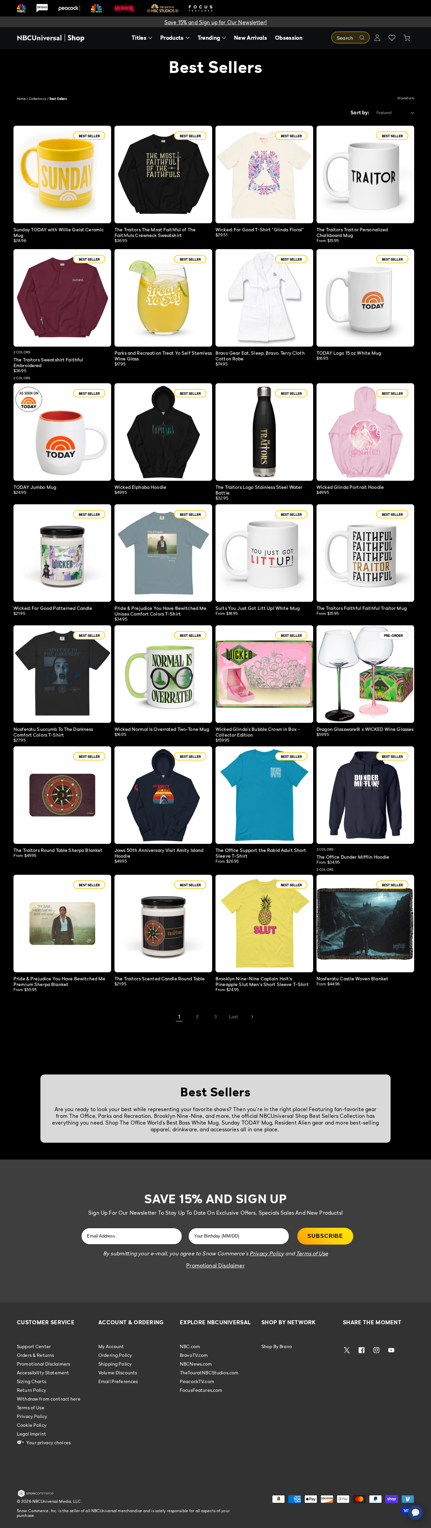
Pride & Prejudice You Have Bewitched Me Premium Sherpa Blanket (59, 981)
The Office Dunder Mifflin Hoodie (353, 857)
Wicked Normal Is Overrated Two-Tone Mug (161, 729)
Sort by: (360, 112)
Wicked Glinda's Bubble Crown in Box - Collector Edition (258, 732)
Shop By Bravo (276, 1346)
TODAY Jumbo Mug (34, 487)
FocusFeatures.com (201, 1390)
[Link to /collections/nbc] (21, 8)
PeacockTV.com (197, 1381)
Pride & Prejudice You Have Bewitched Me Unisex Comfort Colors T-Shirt (160, 611)
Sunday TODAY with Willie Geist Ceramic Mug (58, 232)
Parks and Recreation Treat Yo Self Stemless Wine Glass (163, 355)
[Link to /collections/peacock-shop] (69, 8)
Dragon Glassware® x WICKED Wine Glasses (365, 729)
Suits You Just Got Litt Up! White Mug (258, 608)
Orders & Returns (35, 1355)
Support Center (34, 1346)
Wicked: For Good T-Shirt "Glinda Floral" (260, 229)
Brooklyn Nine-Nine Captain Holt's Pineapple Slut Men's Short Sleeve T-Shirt (262, 981)
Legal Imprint (31, 1434)
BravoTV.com (194, 1355)
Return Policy (31, 1390)
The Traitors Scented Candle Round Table (159, 978)
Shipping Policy (115, 1364)
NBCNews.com (196, 1364)
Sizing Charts (31, 1381)
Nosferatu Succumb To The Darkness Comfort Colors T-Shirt (53, 732)
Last (234, 1016)
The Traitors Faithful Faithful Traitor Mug (362, 608)
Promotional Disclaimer (215, 1265)
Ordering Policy (115, 1355)
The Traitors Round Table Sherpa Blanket (57, 850)
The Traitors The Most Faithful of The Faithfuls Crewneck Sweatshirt (155, 232)
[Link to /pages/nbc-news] (96, 8)
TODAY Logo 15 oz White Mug (349, 353)
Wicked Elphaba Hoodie (140, 487)
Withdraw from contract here (48, 1399)
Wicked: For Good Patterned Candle (53, 608)
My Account (111, 1346)
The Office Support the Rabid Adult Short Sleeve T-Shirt (261, 853)
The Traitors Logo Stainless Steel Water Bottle (259, 490)
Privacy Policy (32, 1416)
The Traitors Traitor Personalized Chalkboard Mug (352, 232)
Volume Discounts (117, 1372)
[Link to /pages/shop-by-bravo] (42, 8)
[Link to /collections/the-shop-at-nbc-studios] (162, 8)
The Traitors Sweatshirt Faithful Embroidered (48, 362)
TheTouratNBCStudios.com (209, 1372)
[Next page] (251, 1016)
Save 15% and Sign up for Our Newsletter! (215, 22)
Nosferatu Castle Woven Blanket (352, 978)
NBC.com (190, 1346)
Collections (37, 98)
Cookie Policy (31, 1425)
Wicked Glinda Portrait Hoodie (350, 487)
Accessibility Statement (43, 1372)
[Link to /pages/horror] (124, 8)
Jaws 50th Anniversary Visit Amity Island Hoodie (159, 853)
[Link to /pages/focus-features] (200, 8)
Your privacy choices (48, 1442)
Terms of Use (30, 1407)
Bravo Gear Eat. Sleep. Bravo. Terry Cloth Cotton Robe (260, 355)
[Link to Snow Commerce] (36, 1495)
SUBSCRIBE (325, 1236)
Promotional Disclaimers (43, 1364)
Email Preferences (118, 1381)
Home (21, 98)
